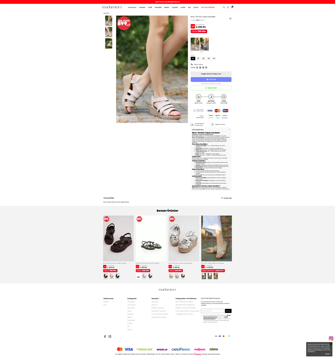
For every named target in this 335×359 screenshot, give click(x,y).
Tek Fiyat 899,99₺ (208, 7)
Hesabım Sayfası (158, 308)
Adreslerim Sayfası (159, 311)
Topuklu (175, 7)
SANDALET (106, 13)
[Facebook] (104, 336)
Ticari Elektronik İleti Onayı (216, 316)
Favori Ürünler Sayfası (160, 314)
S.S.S (105, 305)
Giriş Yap (155, 302)
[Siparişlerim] (228, 7)
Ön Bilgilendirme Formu (184, 314)
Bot (189, 7)
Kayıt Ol (154, 305)
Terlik (150, 7)
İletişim (106, 302)
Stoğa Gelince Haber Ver (211, 74)
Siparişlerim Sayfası (159, 317)
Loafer (182, 7)
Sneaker (142, 7)
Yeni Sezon (132, 7)
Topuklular (131, 320)
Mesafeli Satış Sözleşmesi (185, 305)
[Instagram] (109, 336)
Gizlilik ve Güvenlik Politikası (186, 308)
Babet (166, 7)
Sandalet (158, 7)
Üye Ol (228, 311)
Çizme (195, 7)
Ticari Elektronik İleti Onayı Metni (187, 311)
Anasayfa (131, 302)
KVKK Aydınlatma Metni (184, 302)
